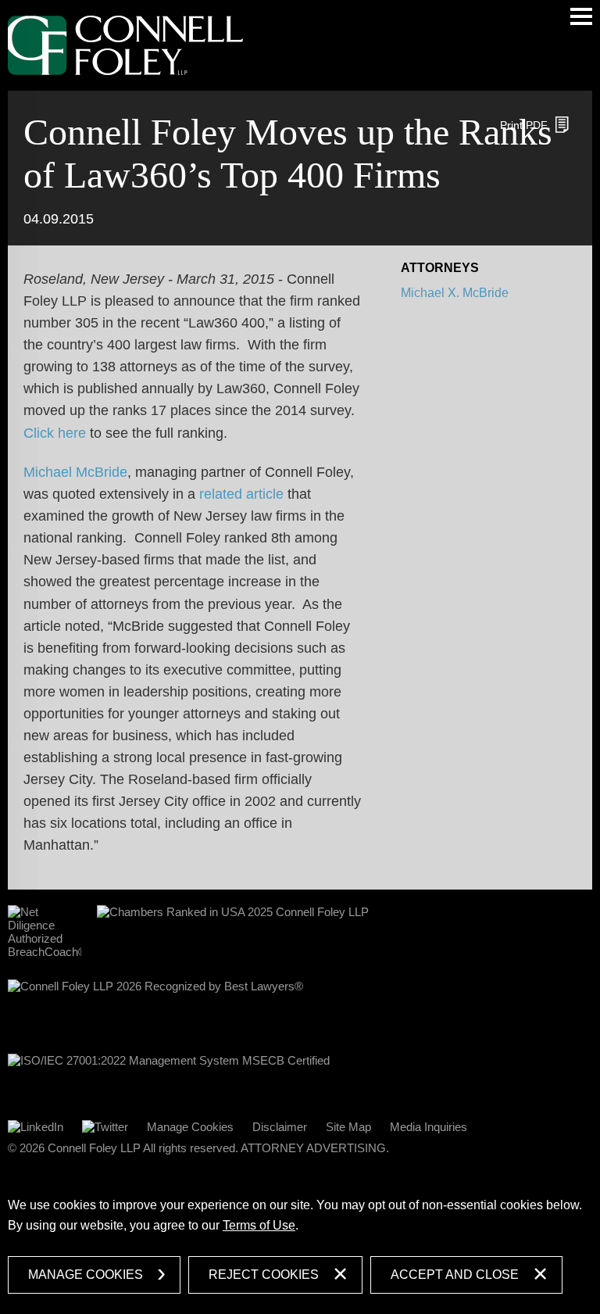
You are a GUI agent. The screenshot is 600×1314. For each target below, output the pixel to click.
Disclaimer (279, 1126)
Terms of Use (259, 1225)
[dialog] (300, 1242)
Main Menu (581, 16)
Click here (54, 433)
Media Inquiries (428, 1126)
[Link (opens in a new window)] (35, 1126)
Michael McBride (75, 472)
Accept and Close (455, 1274)
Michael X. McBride (455, 292)
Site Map (348, 1126)
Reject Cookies (264, 1274)
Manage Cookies (190, 1126)
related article (241, 494)
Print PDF (524, 125)
